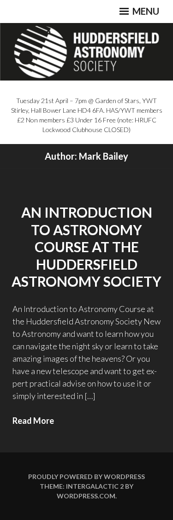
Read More (33, 421)
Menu (145, 11)
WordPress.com (86, 496)
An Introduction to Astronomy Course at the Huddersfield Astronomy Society (86, 246)
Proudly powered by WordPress (86, 476)
